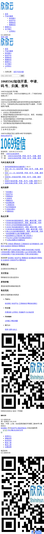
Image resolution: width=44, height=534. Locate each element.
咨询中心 (8, 436)
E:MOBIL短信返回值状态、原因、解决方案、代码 (24, 229)
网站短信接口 (32, 303)
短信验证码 (10, 202)
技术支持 (8, 440)
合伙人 (14, 329)
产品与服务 (9, 16)
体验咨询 (8, 438)
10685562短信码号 (12, 154)
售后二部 (8, 445)
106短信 (9, 198)
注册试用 (8, 447)
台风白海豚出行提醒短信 (16, 240)
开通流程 (8, 312)
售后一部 (8, 442)
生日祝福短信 (11, 207)
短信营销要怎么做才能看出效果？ (18, 233)
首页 (6, 14)
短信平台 (12, 20)
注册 (6, 37)
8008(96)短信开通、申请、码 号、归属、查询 (21, 183)
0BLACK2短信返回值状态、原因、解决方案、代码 (24, 231)
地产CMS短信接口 (14, 250)
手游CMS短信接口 (31, 254)
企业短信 (8, 246)
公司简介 (12, 31)
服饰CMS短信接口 (18, 252)
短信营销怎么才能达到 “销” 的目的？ (19, 235)
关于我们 (8, 29)
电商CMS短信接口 (28, 250)
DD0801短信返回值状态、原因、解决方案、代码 (23, 223)
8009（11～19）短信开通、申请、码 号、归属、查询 (24, 173)
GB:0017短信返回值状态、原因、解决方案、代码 (24, 227)
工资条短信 (10, 205)
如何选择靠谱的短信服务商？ (15, 167)
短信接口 (12, 18)
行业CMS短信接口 (18, 254)
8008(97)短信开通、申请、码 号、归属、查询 (21, 181)
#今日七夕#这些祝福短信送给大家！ (19, 225)
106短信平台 (14, 260)
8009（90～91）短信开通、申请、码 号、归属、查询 (24, 169)
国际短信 (10, 211)
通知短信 (17, 244)
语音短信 (14, 246)
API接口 (8, 321)
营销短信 (12, 22)
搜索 (22, 76)
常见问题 (20, 72)
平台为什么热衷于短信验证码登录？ (19, 238)
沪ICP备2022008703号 (15, 430)
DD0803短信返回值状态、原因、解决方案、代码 (23, 220)
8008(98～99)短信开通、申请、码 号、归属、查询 (23, 177)
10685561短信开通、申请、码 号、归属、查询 (24, 156)
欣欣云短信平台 (6, 136)
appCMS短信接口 (31, 252)
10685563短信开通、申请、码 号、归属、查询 (24, 158)
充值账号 (22, 312)
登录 (2, 37)
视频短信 (12, 25)
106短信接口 (10, 209)
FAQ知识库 (30, 312)
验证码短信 (22, 428)
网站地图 (14, 321)
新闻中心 (8, 27)
